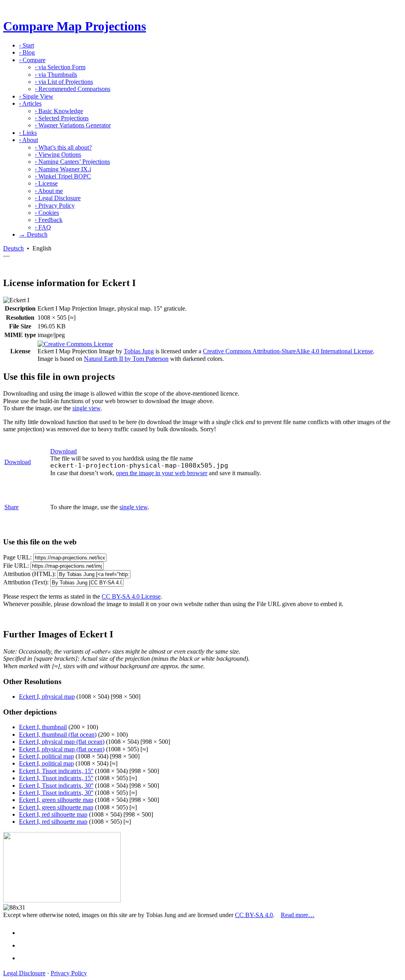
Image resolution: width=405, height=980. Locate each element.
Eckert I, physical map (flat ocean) (61, 741)
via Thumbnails (56, 74)
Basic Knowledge (59, 111)
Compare (32, 60)
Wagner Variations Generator (73, 125)
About (28, 139)
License (46, 183)
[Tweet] (26, 945)
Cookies (47, 212)
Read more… (297, 915)
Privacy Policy (55, 205)
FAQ (43, 227)
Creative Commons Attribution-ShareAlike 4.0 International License (288, 351)
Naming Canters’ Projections (72, 161)
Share (11, 507)
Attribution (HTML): (29, 574)
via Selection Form (60, 67)
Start (26, 45)
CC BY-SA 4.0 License (131, 596)
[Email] (26, 958)
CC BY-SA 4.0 (254, 915)
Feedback (48, 219)
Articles (30, 103)
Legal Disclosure (58, 198)
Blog (27, 52)
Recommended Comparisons (72, 88)
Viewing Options (58, 154)
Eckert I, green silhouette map (56, 799)
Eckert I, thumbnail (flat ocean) (58, 734)
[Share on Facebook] (26, 932)
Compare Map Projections (74, 26)
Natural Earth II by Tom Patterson (126, 358)
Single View (36, 96)
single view (86, 408)
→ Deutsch (33, 234)
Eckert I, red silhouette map (53, 814)
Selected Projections (62, 118)
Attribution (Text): (26, 582)
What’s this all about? (63, 147)
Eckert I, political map (46, 756)
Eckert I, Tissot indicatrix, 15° (56, 771)
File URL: (16, 565)
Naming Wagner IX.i (63, 169)
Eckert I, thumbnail (43, 727)
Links (28, 132)
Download (17, 462)
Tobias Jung (139, 351)
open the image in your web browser (161, 473)
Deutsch (13, 248)
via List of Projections (64, 81)
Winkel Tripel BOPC (63, 176)
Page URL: (17, 557)
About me (49, 191)
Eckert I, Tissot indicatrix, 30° (56, 785)
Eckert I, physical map (47, 696)
